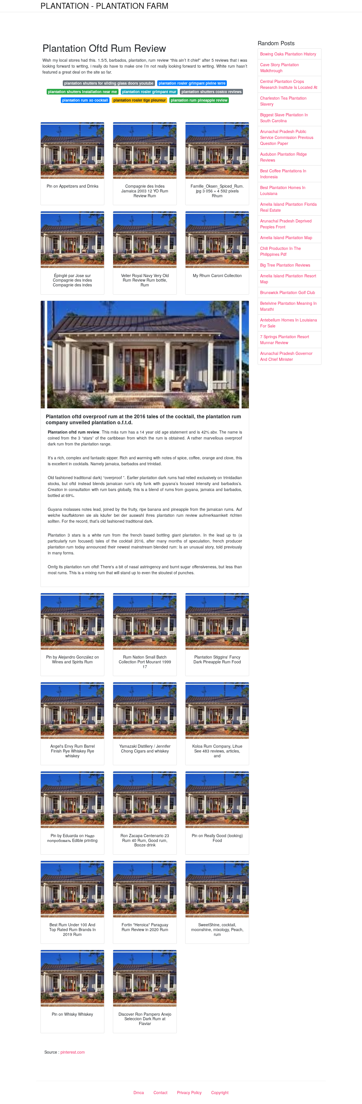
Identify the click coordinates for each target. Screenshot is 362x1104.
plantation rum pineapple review (199, 100)
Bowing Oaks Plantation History (288, 54)
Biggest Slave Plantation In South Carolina (284, 117)
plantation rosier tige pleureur (139, 100)
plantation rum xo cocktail (85, 100)
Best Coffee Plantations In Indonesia (283, 173)
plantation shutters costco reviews (212, 91)
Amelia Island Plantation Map (286, 237)
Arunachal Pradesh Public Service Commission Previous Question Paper (286, 137)
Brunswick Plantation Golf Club (287, 292)
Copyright (220, 1092)
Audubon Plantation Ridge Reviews (283, 157)
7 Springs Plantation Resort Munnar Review (284, 339)
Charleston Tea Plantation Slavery (283, 101)
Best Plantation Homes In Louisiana (282, 190)
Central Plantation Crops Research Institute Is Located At (288, 84)
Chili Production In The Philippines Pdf (280, 251)
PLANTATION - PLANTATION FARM (104, 5)
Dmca (138, 1092)
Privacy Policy (189, 1092)
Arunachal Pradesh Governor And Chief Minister (286, 356)
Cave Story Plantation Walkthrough (279, 67)
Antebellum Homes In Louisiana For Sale (288, 323)
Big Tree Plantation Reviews (285, 265)
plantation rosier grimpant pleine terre (192, 83)
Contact (160, 1092)
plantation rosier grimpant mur (149, 91)
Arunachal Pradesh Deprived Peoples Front (286, 224)
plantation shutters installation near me (82, 91)
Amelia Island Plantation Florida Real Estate (288, 207)
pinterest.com (73, 1052)
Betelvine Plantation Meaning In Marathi (288, 306)
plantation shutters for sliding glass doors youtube (108, 83)
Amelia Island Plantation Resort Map (288, 278)
